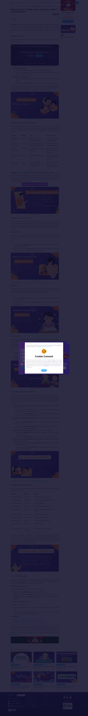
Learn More (46, 365)
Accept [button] (44, 370)
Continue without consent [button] (47, 346)
